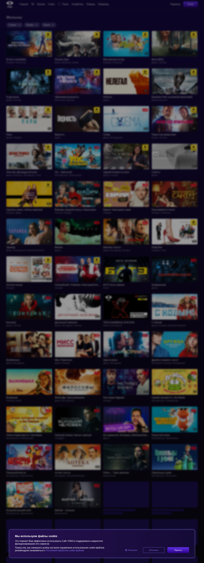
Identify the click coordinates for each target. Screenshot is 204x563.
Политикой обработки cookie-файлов (65, 550)
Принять (178, 550)
